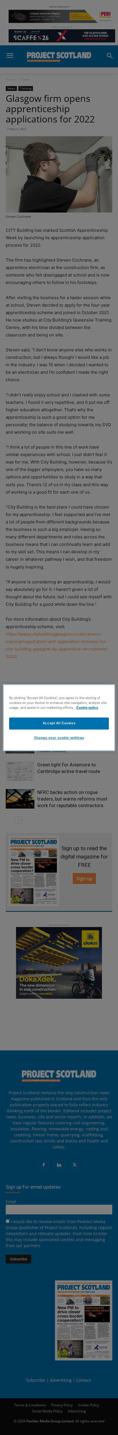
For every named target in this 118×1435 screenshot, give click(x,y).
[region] (59, 717)
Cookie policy (87, 708)
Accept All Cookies (59, 723)
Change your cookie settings (59, 738)
